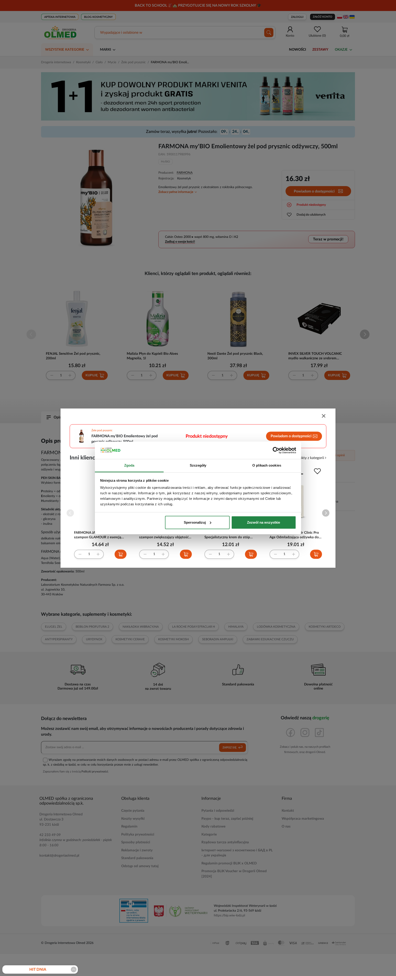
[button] (326, 513)
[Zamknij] (324, 416)
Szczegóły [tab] (198, 465)
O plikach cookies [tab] (266, 465)
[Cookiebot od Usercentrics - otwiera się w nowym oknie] (276, 450)
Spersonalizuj (195, 522)
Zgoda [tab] (129, 465)
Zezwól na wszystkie (263, 522)
